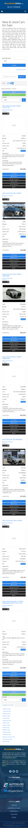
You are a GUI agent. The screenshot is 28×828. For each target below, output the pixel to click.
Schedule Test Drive (14, 179)
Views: (3, 83)
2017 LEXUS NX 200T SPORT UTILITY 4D (11, 106)
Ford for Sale (6, 718)
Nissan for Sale (6, 716)
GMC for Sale (6, 723)
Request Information (7, 110)
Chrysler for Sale (7, 720)
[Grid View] (8, 83)
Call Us (5, 111)
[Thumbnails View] (10, 83)
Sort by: (4, 97)
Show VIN (23, 150)
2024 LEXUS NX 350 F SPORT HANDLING (11, 275)
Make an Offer (14, 181)
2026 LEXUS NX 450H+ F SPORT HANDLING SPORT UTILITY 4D (12, 602)
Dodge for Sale (6, 713)
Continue (14, 65)
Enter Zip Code (6, 58)
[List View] (12, 83)
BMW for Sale (6, 730)
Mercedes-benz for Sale (9, 737)
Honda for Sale (6, 732)
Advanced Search (21, 69)
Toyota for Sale (7, 711)
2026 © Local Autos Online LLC (14, 826)
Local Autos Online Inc (20, 825)
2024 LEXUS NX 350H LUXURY (12, 520)
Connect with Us (14, 811)
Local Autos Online (7, 823)
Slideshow (14, 176)
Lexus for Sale (6, 725)
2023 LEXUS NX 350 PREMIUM (12, 439)
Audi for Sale (6, 727)
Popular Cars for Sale (8, 705)
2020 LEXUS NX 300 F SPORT (12, 193)
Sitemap (14, 817)
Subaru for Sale (6, 709)
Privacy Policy (14, 814)
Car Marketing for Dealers (14, 808)
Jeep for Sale (6, 741)
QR (14, 187)
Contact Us (14, 805)
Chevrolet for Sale (7, 739)
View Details (14, 173)
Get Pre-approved (14, 184)
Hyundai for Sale (7, 734)
